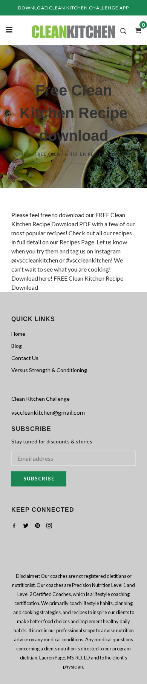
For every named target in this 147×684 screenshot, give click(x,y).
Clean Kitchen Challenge (40, 398)
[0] (135, 30)
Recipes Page (77, 241)
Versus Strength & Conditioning (49, 370)
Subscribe (38, 479)
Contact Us (24, 358)
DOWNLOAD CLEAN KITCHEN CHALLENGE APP (73, 8)
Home (19, 154)
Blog (16, 346)
